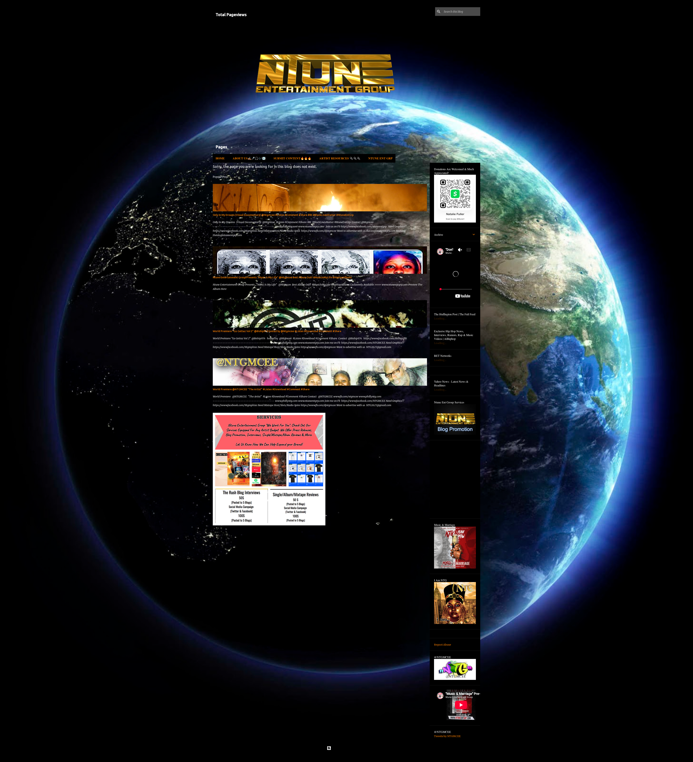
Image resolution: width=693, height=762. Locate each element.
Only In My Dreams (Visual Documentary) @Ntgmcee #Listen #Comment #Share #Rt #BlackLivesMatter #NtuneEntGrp (283, 215)
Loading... (440, 318)
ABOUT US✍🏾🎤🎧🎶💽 (249, 158)
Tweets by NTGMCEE (447, 736)
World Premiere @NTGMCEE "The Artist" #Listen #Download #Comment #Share (261, 389)
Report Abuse (442, 644)
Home (220, 158)
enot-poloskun (356, 756)
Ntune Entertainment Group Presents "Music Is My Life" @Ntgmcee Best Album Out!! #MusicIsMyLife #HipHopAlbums (282, 277)
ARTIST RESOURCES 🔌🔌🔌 (339, 158)
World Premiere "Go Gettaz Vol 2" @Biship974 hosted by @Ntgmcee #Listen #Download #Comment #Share (277, 331)
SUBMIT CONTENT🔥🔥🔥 (292, 158)
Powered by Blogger (348, 748)
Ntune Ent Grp (380, 158)
